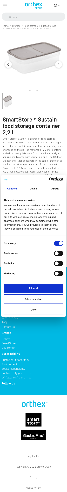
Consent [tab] (12, 188)
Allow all (33, 288)
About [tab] (55, 188)
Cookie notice (33, 487)
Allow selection (33, 299)
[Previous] (8, 64)
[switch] (58, 253)
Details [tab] (34, 188)
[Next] (58, 64)
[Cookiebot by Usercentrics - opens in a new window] (49, 179)
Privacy (34, 477)
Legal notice (33, 456)
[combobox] (33, 17)
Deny (33, 309)
